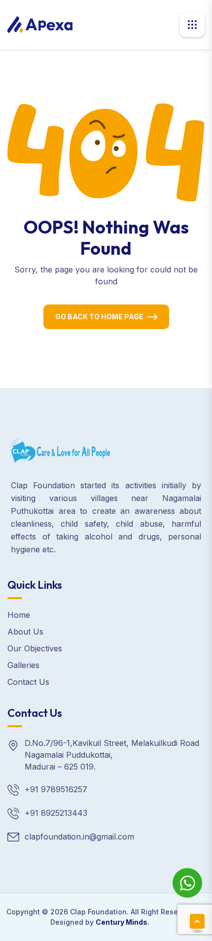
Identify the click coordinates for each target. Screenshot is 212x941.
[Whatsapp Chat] (187, 883)
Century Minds (121, 922)
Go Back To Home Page (99, 316)
